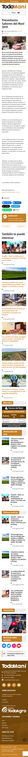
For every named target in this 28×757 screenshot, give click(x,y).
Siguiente (21, 226)
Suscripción (15, 1)
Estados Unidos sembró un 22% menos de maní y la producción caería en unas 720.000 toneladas (14, 365)
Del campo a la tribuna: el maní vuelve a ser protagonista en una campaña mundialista (13, 391)
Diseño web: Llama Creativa (9, 754)
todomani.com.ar (6, 749)
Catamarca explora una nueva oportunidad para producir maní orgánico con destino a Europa (13, 284)
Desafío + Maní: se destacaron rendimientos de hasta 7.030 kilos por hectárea (14, 258)
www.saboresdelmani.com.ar (11, 192)
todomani (5, 33)
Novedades (17, 651)
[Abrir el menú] (3, 1)
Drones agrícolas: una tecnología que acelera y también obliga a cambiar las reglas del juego (18, 481)
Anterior (6, 226)
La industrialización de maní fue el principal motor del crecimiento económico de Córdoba (13, 312)
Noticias (19, 31)
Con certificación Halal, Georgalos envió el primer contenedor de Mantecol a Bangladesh (14, 339)
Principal (10, 651)
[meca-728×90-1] (14, 12)
